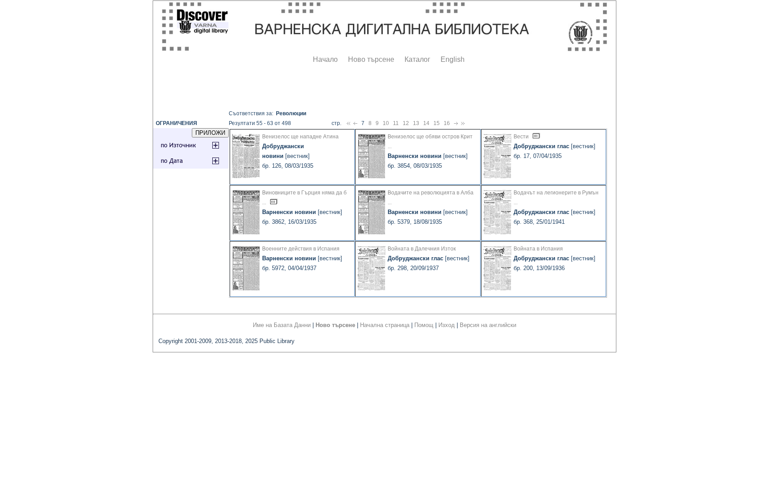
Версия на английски (488, 325)
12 (406, 123)
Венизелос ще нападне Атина (300, 136)
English (453, 59)
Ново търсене (371, 59)
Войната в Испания (538, 249)
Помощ (423, 325)
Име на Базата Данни (282, 325)
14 (426, 123)
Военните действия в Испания (301, 249)
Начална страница (384, 325)
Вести (521, 136)
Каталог (417, 59)
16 (447, 123)
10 (386, 123)
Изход (446, 325)
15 (436, 123)
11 (396, 123)
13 (416, 123)
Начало (325, 59)
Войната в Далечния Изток (422, 249)
